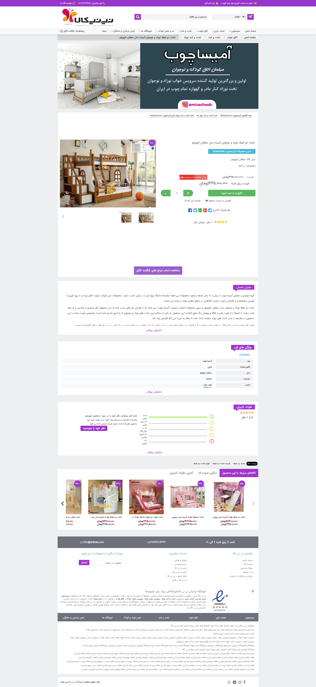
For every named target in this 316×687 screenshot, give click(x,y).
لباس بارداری (200, 598)
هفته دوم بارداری (146, 653)
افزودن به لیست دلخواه (220, 200)
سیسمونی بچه (105, 629)
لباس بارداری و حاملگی (73, 617)
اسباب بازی (189, 598)
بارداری (251, 653)
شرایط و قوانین (180, 560)
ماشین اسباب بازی (237, 633)
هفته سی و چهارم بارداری (243, 669)
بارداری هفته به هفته (239, 653)
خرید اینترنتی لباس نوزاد (221, 649)
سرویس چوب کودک (138, 637)
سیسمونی (65, 596)
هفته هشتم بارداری (229, 657)
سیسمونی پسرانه (176, 629)
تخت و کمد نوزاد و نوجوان (187, 641)
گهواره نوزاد (203, 641)
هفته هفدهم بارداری (245, 661)
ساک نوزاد (214, 625)
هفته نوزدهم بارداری (208, 661)
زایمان (84, 669)
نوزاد (232, 625)
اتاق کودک (120, 598)
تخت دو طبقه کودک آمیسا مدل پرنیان (229, 517)
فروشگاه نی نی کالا (75, 682)
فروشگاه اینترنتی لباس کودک (94, 645)
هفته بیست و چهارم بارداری (102, 661)
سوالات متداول (246, 568)
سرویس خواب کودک (134, 598)
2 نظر (209, 222)
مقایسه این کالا (194, 200)
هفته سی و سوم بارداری (91, 665)
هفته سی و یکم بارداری (132, 665)
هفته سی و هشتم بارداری (156, 669)
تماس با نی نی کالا (179, 572)
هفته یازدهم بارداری (181, 657)
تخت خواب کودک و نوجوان (103, 637)
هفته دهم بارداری (198, 657)
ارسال (84, 563)
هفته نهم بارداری (213, 657)
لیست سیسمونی (161, 629)
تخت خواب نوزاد (122, 637)
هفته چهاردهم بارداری (125, 657)
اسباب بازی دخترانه (221, 633)
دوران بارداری (212, 653)
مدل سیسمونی (118, 629)
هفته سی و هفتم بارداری (178, 669)
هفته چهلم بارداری (116, 669)
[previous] (253, 503)
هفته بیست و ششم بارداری (242, 665)
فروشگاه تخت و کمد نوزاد (178, 645)
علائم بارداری (225, 653)
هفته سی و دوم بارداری (111, 665)
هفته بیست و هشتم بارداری (194, 665)
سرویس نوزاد (169, 637)
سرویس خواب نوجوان (185, 637)
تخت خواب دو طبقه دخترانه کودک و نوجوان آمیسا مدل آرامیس (146, 517)
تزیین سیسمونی (146, 629)
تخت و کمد (163, 617)
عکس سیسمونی (132, 629)
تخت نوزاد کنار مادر (216, 641)
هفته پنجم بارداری (98, 653)
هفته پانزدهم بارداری (106, 657)
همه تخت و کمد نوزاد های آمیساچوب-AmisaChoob (172, 115)
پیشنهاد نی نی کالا (247, 625)
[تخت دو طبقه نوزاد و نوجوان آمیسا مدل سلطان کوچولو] (147, 216)
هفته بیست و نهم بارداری (171, 665)
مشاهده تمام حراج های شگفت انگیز (158, 270)
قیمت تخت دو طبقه (221, 463)
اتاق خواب (193, 617)
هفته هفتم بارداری (246, 657)
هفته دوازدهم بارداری (163, 657)
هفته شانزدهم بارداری (88, 657)
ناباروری (92, 669)
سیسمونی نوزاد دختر (207, 629)
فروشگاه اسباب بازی (159, 645)
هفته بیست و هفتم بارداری (218, 665)
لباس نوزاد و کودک (132, 617)
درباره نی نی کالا (180, 568)
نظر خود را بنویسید (94, 428)
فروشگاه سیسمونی (214, 645)
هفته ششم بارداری (82, 653)
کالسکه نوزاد (204, 625)
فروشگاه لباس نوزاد (198, 645)
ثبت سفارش (247, 572)
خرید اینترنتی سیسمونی (117, 645)
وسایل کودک (183, 625)
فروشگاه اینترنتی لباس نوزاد (243, 649)
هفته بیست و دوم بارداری (148, 661)
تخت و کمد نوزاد (168, 598)
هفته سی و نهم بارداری (135, 669)
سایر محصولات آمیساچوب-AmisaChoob (232, 151)
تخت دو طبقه (239, 463)
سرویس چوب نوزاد (155, 637)
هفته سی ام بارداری (151, 665)
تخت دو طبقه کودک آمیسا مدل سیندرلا (105, 517)
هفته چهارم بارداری (115, 653)
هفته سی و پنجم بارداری (222, 669)
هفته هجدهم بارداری (227, 661)
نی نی (237, 625)
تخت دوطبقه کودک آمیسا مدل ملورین (188, 517)
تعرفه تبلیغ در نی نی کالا (177, 576)
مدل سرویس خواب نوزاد (80, 637)
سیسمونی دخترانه (191, 629)
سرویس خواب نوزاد (152, 598)
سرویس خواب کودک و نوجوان (241, 637)
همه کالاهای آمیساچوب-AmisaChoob (236, 115)
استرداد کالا (248, 564)
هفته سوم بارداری (130, 653)
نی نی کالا (174, 625)
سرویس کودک (248, 641)
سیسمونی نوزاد (240, 629)
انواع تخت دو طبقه (201, 463)
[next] (62, 503)
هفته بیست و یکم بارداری (171, 661)
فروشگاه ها (107, 617)
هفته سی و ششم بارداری (200, 669)
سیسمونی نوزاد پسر (225, 629)
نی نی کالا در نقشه (179, 580)
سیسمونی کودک (91, 629)
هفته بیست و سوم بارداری (125, 661)
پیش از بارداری (102, 669)
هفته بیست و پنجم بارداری (78, 661)
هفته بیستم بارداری (191, 661)
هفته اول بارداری (161, 653)
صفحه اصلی (247, 560)
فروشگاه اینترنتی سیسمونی (234, 645)
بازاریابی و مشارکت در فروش (241, 576)
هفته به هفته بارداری (197, 653)
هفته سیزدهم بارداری (144, 657)
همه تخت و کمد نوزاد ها (207, 115)
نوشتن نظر (199, 222)
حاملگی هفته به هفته (179, 653)
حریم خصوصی (181, 564)
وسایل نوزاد (224, 625)
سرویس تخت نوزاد (233, 641)
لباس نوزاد (98, 598)
